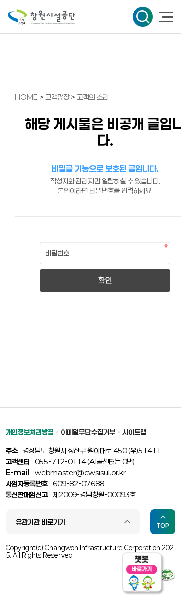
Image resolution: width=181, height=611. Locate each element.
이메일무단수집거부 (88, 432)
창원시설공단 (41, 17)
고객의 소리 (93, 97)
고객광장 (58, 97)
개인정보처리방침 (30, 432)
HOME (26, 97)
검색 (143, 17)
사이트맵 (134, 432)
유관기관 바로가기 (40, 522)
